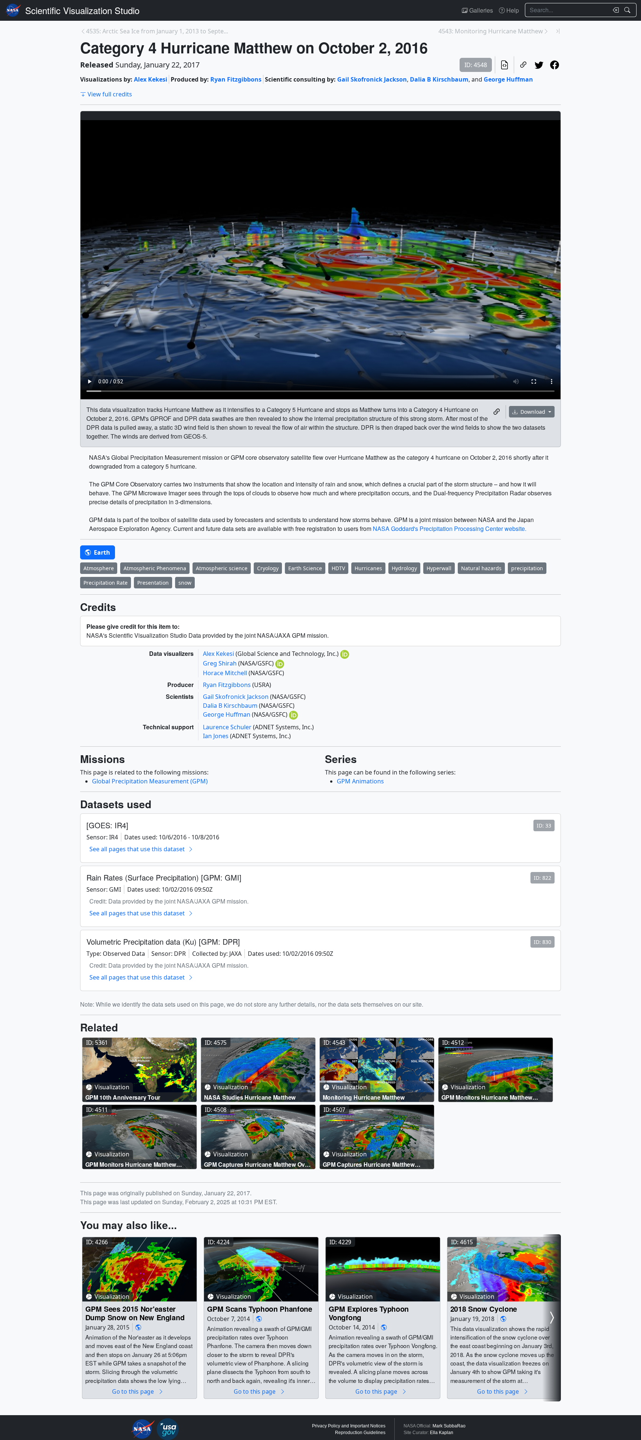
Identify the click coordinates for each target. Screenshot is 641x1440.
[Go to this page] (139, 1070)
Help (512, 10)
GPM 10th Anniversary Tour (123, 1097)
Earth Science (305, 568)
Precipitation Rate (105, 582)
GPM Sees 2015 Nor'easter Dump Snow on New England (135, 1313)
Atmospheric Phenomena (155, 568)
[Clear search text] (614, 10)
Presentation (153, 582)
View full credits (110, 94)
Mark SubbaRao (449, 1426)
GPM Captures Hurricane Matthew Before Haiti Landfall (369, 1164)
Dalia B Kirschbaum (439, 79)
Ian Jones (216, 736)
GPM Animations (360, 781)
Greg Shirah (220, 663)
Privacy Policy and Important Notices (348, 1426)
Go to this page (133, 1391)
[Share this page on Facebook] (554, 64)
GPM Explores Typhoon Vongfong (369, 1313)
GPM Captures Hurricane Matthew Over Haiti (257, 1164)
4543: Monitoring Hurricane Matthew (490, 31)
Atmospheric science (221, 568)
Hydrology (404, 568)
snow (184, 582)
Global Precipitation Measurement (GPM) (150, 781)
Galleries (480, 10)
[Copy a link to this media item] (497, 412)
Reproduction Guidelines (360, 1432)
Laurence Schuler (228, 727)
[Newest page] (558, 31)
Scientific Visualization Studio (82, 10)
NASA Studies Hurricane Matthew (250, 1097)
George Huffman (508, 79)
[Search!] (628, 10)
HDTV (338, 568)
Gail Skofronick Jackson (372, 79)
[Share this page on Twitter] (539, 64)
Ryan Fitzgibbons (236, 79)
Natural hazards (481, 568)
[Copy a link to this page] (523, 65)
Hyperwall (439, 568)
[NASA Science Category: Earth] (138, 1327)
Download (533, 411)
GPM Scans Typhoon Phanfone (259, 1308)
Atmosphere (98, 568)
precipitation (527, 568)
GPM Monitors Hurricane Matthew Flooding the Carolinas (486, 1097)
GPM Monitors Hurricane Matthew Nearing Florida (130, 1164)
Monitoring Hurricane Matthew (364, 1097)
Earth (101, 552)
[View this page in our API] (504, 64)
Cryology (268, 568)
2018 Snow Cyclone (483, 1308)
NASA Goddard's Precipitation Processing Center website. (449, 528)
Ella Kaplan (441, 1432)
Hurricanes (368, 568)
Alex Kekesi (150, 79)
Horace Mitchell (226, 673)
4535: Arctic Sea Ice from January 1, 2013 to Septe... (157, 31)
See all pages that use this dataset (137, 849)
